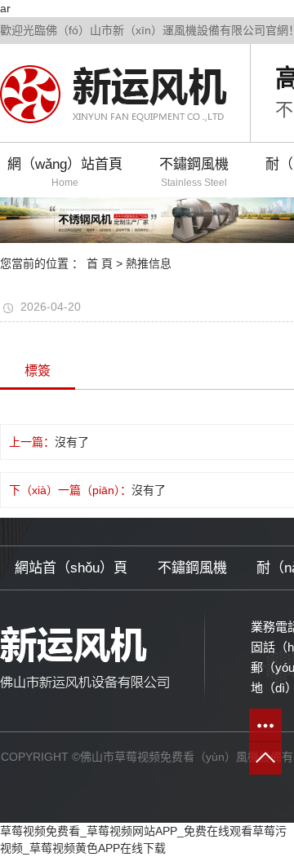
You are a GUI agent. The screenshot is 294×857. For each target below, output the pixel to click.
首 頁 (100, 263)
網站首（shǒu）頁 (71, 568)
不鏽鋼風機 (194, 172)
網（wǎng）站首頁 (64, 172)
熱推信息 (149, 263)
